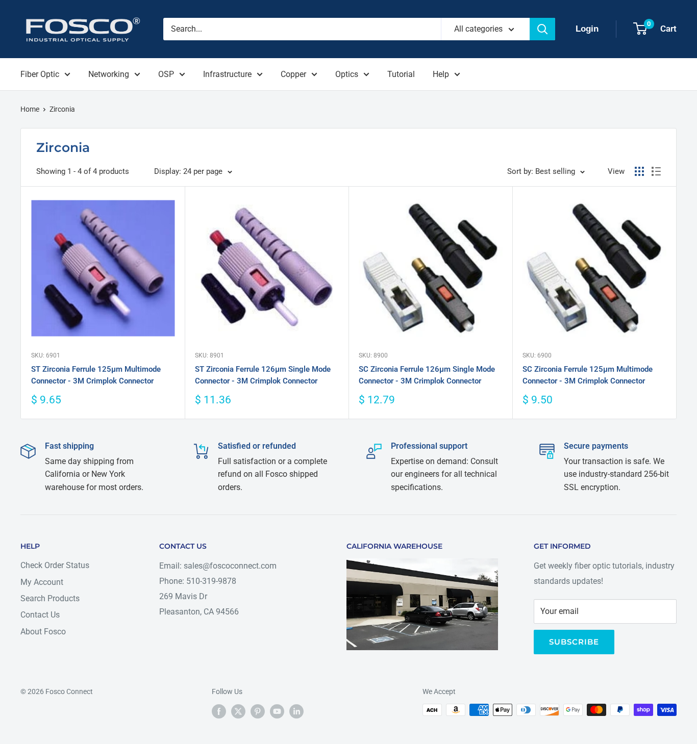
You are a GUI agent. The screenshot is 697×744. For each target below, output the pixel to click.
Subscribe (574, 642)
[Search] (542, 29)
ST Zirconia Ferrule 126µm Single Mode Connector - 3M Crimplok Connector (263, 375)
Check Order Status (54, 565)
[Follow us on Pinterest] (258, 711)
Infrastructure (227, 74)
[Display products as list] (656, 171)
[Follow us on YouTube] (277, 711)
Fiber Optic (39, 74)
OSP (166, 74)
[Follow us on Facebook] (219, 711)
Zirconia (62, 109)
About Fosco (43, 631)
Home (29, 109)
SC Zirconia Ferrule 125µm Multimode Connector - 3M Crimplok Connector (587, 375)
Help (441, 74)
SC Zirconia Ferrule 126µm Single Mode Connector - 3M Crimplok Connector (427, 375)
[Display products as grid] (639, 171)
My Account (41, 582)
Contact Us (40, 615)
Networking (108, 74)
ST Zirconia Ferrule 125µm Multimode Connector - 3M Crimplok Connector (96, 375)
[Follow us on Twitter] (238, 711)
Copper (293, 74)
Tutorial (401, 74)
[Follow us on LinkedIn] (296, 711)
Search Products (50, 598)
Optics (346, 74)
